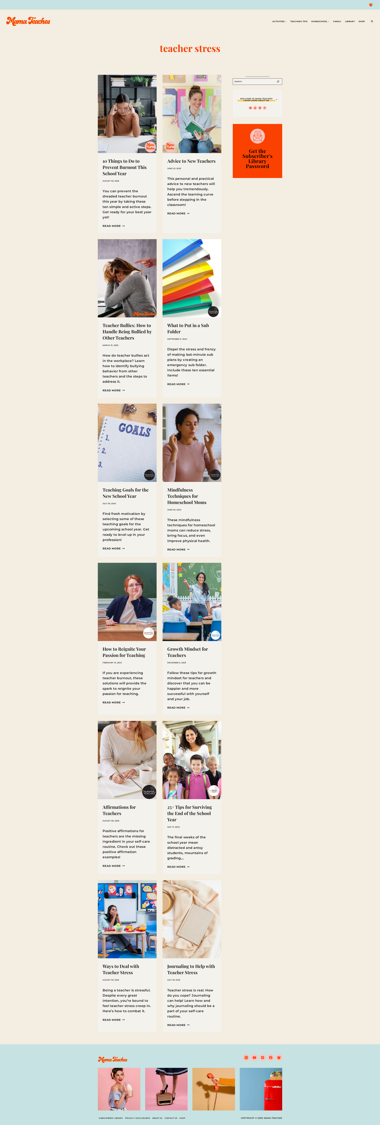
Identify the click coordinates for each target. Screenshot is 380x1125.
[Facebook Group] (371, 4)
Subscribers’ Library (111, 1118)
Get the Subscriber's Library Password (257, 158)
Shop (362, 21)
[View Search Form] (372, 21)
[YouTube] (254, 1057)
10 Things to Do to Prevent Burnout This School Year (125, 167)
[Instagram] (246, 1057)
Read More (114, 225)
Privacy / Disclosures (137, 1118)
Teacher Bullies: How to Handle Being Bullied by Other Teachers (127, 331)
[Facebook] (270, 1057)
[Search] (278, 81)
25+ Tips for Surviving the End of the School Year (189, 813)
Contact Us (170, 1118)
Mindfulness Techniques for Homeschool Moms (186, 496)
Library (350, 21)
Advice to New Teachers (191, 161)
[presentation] (127, 114)
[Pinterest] (262, 1057)
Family (337, 21)
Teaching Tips (298, 21)
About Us (157, 1118)
